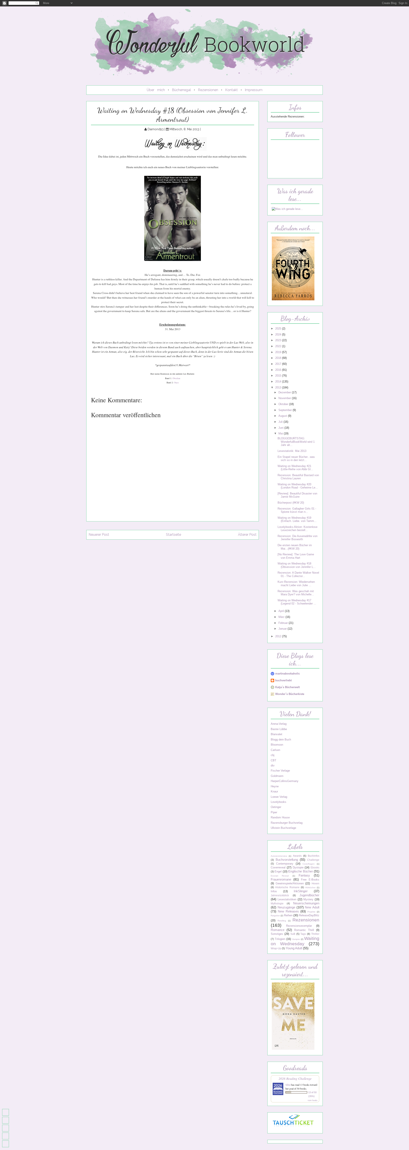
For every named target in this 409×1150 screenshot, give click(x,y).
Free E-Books (310, 879)
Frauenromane (281, 879)
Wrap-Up (276, 948)
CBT (273, 760)
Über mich (156, 90)
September (285, 410)
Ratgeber (275, 915)
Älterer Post (247, 535)
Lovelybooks (278, 801)
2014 (278, 381)
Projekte (311, 912)
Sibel (288, 1084)
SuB (292, 934)
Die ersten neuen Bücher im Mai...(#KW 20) (295, 547)
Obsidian (176, 378)
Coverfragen (308, 864)
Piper (274, 812)
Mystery (308, 899)
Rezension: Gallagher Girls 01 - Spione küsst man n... (297, 510)
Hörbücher (310, 887)
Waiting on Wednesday (295, 941)
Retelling (282, 920)
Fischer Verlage (280, 770)
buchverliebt (283, 680)
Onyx (176, 382)
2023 (278, 340)
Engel (278, 871)
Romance (277, 930)
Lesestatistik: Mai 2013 (292, 451)
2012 (278, 636)
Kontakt (231, 90)
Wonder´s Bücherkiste (289, 694)
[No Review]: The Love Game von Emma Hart (296, 556)
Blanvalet (276, 734)
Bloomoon (277, 744)
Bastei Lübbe (279, 729)
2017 (278, 363)
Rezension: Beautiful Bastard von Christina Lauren (298, 477)
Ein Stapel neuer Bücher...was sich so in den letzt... (296, 458)
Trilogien (280, 939)
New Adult (312, 907)
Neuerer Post (99, 535)
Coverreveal (278, 867)
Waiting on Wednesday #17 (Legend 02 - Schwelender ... (297, 602)
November (285, 398)
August (283, 415)
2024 (278, 334)
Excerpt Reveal (280, 876)
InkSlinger (301, 891)
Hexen (315, 883)
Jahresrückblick (280, 895)
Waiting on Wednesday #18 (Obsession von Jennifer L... (297, 565)
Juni (281, 427)
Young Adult (294, 948)
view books (312, 1100)
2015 (278, 375)
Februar (283, 622)
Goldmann (277, 776)
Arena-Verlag (279, 723)
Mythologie (277, 903)
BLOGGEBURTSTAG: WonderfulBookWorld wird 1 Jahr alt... (296, 442)
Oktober (283, 404)
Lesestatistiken (287, 899)
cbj (272, 755)
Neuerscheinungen (306, 903)
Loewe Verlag (279, 796)
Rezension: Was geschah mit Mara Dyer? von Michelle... (296, 593)
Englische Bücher (300, 871)
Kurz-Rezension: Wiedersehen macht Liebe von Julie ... (296, 583)
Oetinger (276, 807)
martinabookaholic (287, 673)
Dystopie (298, 867)
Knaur (274, 791)
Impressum (253, 90)
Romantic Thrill (304, 930)
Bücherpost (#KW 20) (291, 502)
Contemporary (284, 863)
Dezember (285, 392)
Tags (303, 934)
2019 (278, 352)
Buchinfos (313, 856)
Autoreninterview (279, 856)
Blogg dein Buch (281, 739)
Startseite (173, 535)
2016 (278, 369)
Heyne (275, 786)
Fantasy (304, 875)
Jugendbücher (309, 895)
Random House (280, 817)
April (281, 611)
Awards (297, 856)
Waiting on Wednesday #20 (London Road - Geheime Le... (298, 486)
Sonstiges (277, 933)
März (281, 617)
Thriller (315, 934)
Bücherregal (181, 90)
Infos (274, 891)
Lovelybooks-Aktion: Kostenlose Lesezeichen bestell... (297, 528)
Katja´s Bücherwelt (287, 687)
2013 (278, 387)
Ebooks (315, 867)
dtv (273, 765)
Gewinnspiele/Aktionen (290, 883)
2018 (278, 357)
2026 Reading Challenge (295, 1078)
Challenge (313, 860)
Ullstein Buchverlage (283, 827)
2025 (278, 328)
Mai (281, 433)
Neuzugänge (286, 907)
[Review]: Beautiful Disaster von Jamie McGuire (297, 495)
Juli (281, 421)
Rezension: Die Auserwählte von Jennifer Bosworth (297, 537)
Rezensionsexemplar (299, 925)
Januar (283, 628)
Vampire (296, 939)
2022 (278, 346)
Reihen (288, 915)
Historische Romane (287, 887)
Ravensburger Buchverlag (286, 822)
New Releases (288, 911)
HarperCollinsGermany (284, 781)
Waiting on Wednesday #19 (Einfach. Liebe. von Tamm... (297, 519)
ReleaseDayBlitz (309, 915)
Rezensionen (208, 90)
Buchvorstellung (287, 859)
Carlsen (275, 750)
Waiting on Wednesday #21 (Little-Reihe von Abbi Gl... (295, 467)
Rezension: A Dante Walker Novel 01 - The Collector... (298, 574)
